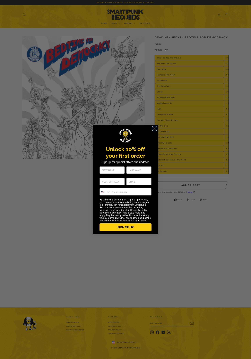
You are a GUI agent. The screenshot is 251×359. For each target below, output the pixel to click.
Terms (143, 220)
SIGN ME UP (126, 227)
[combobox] (105, 191)
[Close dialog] (154, 128)
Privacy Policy (130, 220)
